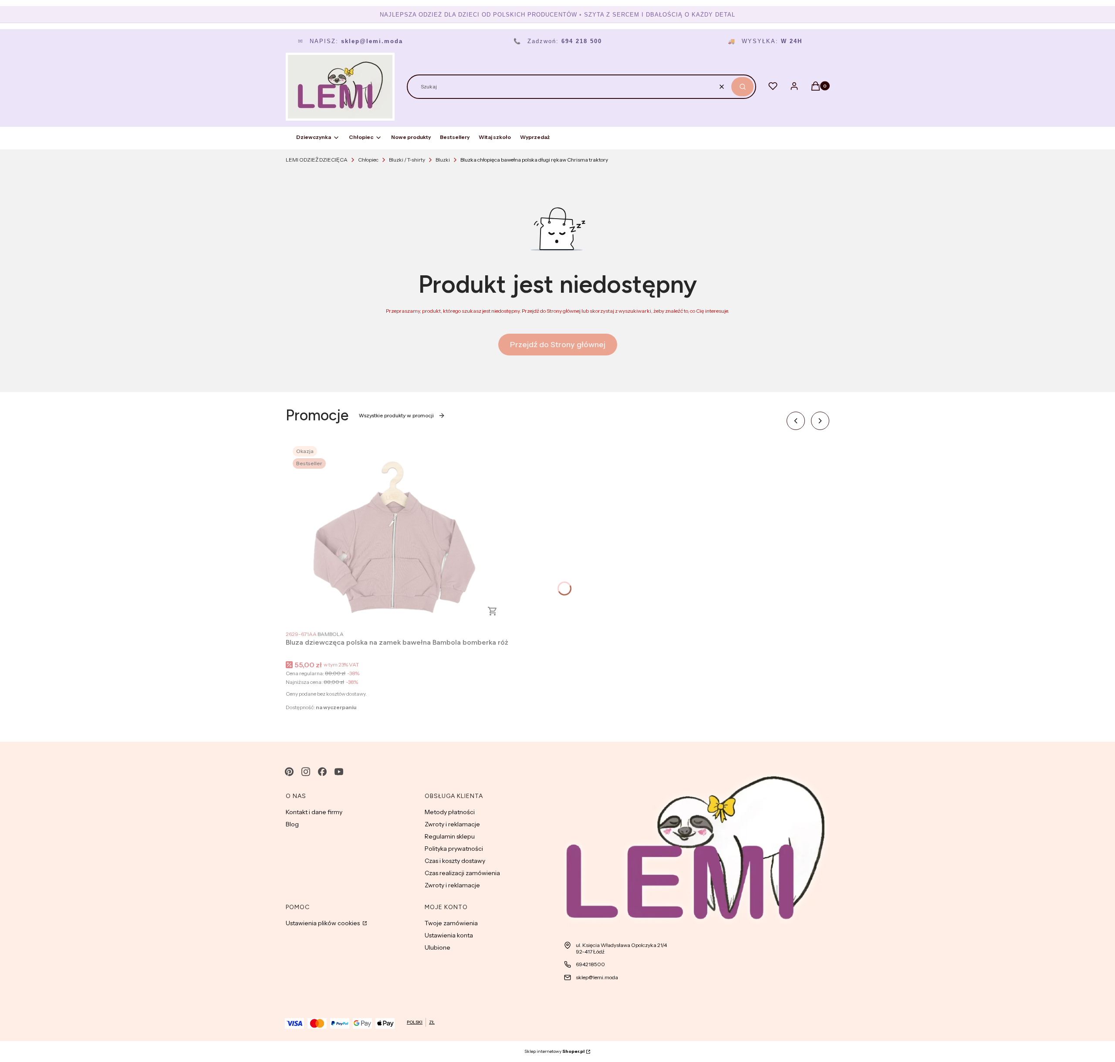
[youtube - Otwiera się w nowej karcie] (339, 771)
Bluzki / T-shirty (407, 159)
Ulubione (437, 947)
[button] (742, 86)
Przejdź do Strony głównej (557, 344)
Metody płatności (450, 812)
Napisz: (350, 41)
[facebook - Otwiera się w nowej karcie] (322, 771)
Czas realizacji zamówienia (462, 873)
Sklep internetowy (554, 1051)
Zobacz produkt (492, 611)
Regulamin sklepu (450, 836)
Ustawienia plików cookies (323, 923)
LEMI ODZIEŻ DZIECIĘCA (317, 159)
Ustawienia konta (449, 935)
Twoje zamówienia (451, 923)
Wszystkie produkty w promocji (396, 416)
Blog (292, 824)
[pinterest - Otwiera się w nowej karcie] (289, 771)
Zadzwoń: (558, 41)
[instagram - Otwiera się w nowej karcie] (306, 771)
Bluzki (443, 159)
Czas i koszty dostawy (455, 861)
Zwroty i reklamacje (452, 824)
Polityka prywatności (454, 848)
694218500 (590, 964)
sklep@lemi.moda (597, 977)
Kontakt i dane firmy (314, 812)
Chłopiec (368, 159)
